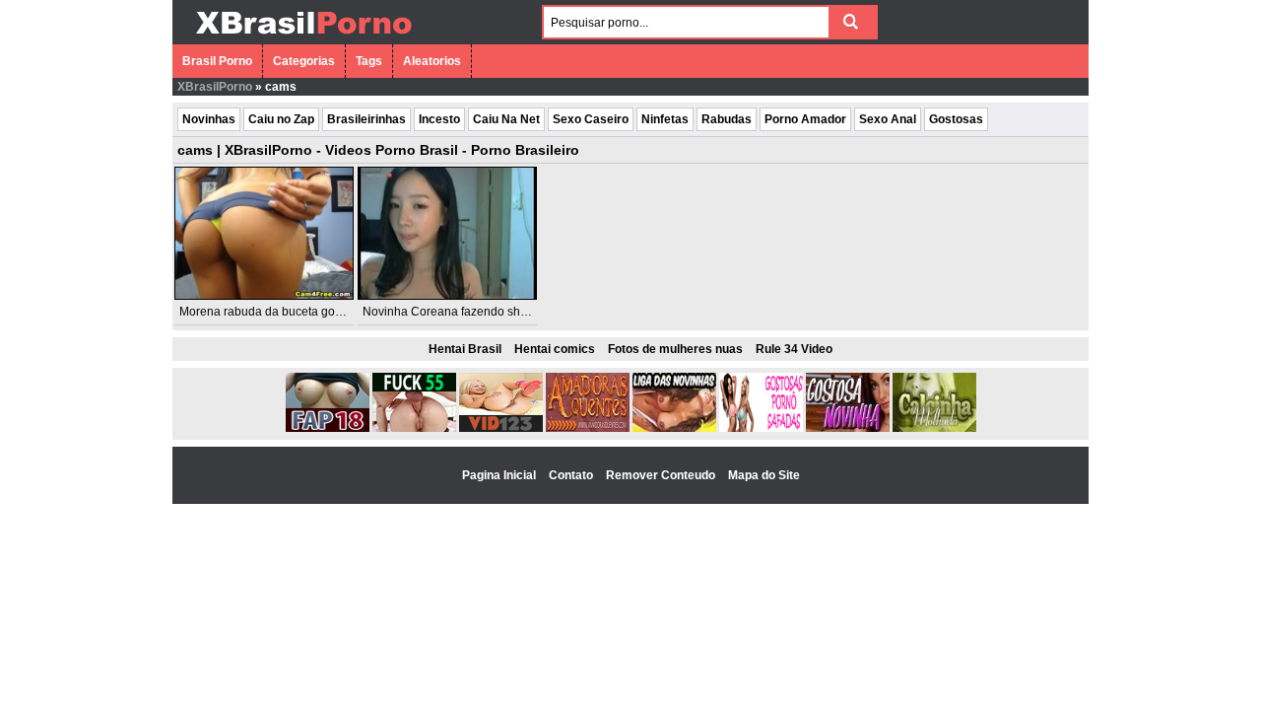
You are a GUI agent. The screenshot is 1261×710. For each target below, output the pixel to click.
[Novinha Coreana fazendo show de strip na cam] (447, 233)
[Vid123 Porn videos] (501, 428)
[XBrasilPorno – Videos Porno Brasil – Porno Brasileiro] (302, 36)
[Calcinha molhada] (934, 428)
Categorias (304, 61)
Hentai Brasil (465, 349)
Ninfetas (665, 119)
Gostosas (956, 119)
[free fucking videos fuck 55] (414, 428)
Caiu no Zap (281, 119)
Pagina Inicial (500, 475)
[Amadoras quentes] (588, 428)
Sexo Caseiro (591, 119)
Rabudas (726, 119)
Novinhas (208, 119)
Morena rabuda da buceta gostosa (271, 312)
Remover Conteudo (662, 475)
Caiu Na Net (506, 119)
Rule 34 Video (794, 349)
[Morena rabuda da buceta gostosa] (264, 233)
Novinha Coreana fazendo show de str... (469, 312)
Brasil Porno (217, 61)
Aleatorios (432, 61)
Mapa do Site (764, 475)
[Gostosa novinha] (848, 428)
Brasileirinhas (366, 119)
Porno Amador (805, 119)
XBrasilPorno (214, 87)
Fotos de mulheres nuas (675, 349)
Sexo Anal (887, 119)
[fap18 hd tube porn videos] (327, 428)
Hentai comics (554, 349)
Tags (369, 61)
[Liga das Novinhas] (674, 428)
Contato (572, 475)
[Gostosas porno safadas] (761, 428)
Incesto (439, 119)
